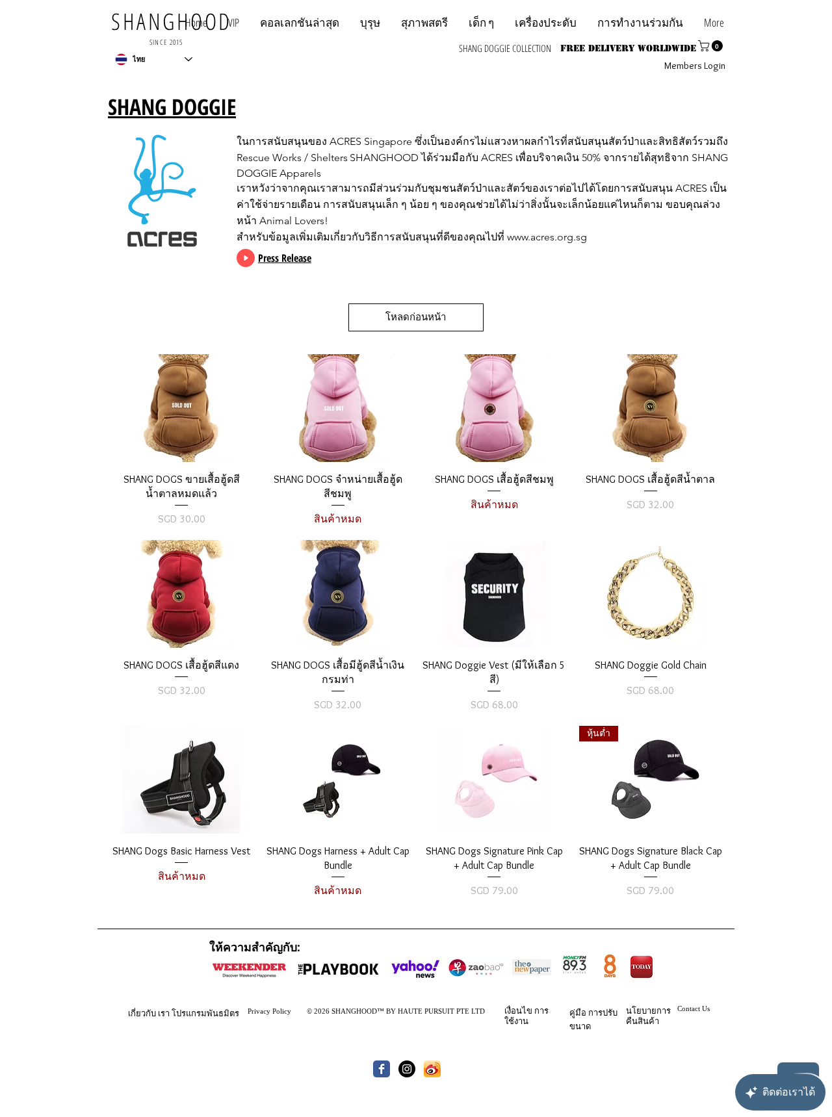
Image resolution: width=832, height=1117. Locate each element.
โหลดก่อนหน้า (415, 317)
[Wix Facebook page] (381, 1068)
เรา (164, 1013)
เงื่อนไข (518, 1010)
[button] (640, 22)
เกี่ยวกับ (142, 1013)
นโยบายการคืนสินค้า (648, 1015)
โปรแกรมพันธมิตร (205, 1013)
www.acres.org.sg (547, 237)
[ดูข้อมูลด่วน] (182, 407)
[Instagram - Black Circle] (406, 1068)
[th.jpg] (432, 1068)
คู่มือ (577, 1012)
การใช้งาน (526, 1015)
